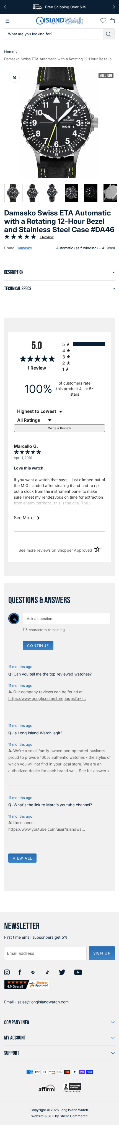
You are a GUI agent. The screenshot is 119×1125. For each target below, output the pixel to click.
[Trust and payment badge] (72, 1087)
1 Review (47, 237)
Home (9, 51)
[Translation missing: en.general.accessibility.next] (114, 7)
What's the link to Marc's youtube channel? (53, 804)
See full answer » (94, 770)
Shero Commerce (74, 1116)
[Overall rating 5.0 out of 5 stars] (20, 237)
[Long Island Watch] (59, 21)
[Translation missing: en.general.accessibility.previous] (5, 7)
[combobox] (53, 33)
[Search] (109, 33)
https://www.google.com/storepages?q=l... (47, 698)
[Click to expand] (15, 78)
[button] (13, 193)
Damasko (24, 248)
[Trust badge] (26, 984)
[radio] (83, 344)
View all (22, 858)
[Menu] (7, 20)
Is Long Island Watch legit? (38, 732)
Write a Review (59, 428)
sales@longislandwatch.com (43, 1002)
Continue (38, 645)
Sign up (101, 953)
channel (27, 822)
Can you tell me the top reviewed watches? (53, 674)
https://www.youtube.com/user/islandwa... (46, 829)
